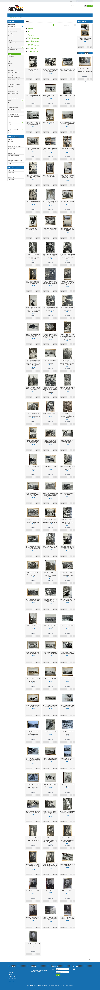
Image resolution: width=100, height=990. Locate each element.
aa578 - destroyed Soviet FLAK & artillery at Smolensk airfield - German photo (33, 494)
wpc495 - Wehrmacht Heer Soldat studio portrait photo (33, 944)
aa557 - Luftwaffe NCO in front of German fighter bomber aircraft (33, 626)
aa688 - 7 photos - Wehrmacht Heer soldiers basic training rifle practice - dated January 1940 (67, 150)
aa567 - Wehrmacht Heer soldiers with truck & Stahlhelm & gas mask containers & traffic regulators (50, 574)
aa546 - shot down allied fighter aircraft (67, 679)
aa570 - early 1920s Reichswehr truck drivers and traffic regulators (50, 546)
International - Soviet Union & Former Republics (15, 161)
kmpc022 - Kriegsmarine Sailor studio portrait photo (33, 891)
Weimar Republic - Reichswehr (14, 77)
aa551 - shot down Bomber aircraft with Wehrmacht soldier (67, 653)
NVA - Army (10, 139)
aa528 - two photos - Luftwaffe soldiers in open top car (67, 759)
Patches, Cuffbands (11, 51)
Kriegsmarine (10, 63)
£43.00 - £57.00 (11, 177)
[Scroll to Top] (90, 960)
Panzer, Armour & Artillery (13, 88)
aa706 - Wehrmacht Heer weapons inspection (33, 69)
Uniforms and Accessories (13, 111)
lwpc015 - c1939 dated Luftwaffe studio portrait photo (33, 918)
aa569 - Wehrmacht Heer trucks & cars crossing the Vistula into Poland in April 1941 (67, 547)
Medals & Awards (11, 45)
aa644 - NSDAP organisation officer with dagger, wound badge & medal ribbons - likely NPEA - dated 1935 (33, 256)
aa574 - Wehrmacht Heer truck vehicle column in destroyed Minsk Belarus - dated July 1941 (50, 521)
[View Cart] (91, 6)
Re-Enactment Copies (12, 105)
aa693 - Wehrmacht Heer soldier (50, 122)
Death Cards (10, 35)
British (9, 122)
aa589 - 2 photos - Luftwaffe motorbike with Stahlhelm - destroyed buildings (33, 441)
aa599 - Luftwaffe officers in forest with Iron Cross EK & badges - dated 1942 (67, 388)
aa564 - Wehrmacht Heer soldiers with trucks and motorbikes (33, 599)
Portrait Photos (11, 56)
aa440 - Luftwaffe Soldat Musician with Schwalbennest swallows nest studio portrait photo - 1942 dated (33, 866)
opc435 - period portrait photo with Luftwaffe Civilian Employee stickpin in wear (50, 918)
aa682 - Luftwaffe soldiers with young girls (33, 202)
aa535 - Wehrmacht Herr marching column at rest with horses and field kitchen (33, 733)
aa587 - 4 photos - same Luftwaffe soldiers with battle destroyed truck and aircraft (50, 441)
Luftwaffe (10, 65)
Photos (9, 54)
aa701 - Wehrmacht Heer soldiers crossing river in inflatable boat (67, 69)
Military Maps (10, 47)
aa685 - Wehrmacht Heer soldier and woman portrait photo (50, 175)
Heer (9, 61)
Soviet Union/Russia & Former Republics (13, 119)
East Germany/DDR (12, 24)
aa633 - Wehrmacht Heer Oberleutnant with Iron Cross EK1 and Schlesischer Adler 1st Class (50, 282)
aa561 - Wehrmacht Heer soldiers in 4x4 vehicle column (67, 599)
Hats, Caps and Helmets (12, 42)
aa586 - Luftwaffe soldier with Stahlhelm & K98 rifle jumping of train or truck (67, 441)
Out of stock (29, 291)
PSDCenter (71, 985)
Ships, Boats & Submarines (13, 93)
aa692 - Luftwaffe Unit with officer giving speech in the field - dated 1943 (67, 123)
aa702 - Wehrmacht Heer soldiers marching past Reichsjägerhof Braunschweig (50, 70)
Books (9, 28)
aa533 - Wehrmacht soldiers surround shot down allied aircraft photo (67, 733)
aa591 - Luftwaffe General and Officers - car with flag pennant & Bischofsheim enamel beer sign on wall (67, 415)
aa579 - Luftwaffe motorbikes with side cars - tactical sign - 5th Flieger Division (67, 468)
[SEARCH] (85, 6)
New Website (33, 969)
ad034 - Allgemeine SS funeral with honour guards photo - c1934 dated (86, 70)
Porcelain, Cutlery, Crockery (13, 98)
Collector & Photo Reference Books (13, 130)
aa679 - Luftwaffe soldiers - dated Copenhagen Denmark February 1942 (50, 203)
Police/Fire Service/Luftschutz (13, 72)
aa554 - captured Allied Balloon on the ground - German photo (67, 626)
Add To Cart (29, 79)
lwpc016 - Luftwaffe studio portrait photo (67, 891)
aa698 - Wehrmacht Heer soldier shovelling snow (50, 96)
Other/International (11, 127)
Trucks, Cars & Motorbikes (13, 91)
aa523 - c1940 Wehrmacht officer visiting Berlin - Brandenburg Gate (50, 785)
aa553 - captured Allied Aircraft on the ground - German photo (33, 653)
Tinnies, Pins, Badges (12, 109)
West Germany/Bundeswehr (13, 116)
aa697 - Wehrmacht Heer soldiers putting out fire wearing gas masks (67, 97)
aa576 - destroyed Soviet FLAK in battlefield (67, 493)
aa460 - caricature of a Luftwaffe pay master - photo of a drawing (67, 785)
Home (10, 17)
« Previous (51, 25)
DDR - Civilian (11, 141)
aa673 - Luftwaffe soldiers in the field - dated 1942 (33, 228)
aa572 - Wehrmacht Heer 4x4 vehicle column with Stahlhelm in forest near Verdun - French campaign (67, 521)
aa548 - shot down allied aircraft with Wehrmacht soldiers (33, 706)
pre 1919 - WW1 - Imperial (13, 114)
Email (53, 972)
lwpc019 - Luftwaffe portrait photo (50, 890)
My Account (16, 1)
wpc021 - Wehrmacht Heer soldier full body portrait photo (67, 918)
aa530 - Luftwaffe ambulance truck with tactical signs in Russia (50, 759)
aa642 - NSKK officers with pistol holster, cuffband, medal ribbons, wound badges (50, 256)
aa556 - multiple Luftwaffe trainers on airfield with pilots (50, 626)
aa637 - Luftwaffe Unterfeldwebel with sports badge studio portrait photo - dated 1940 (33, 282)
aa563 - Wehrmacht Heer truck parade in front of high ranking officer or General (50, 600)
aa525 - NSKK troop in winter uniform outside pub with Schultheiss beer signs (33, 786)
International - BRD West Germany (14, 146)
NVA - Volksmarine (11, 144)
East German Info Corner (12, 132)
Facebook (74, 969)
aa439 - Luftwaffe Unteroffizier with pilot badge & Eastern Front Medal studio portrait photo (50, 865)
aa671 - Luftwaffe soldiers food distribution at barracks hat (50, 228)
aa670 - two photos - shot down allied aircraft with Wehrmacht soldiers (67, 229)
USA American (11, 124)
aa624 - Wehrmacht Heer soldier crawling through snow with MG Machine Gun (33, 335)
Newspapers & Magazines (13, 49)
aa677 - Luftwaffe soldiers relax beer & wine (67, 202)
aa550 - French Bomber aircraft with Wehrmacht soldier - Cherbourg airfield (33, 680)
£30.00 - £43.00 (11, 175)
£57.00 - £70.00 (11, 179)
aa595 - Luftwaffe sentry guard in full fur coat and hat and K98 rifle (50, 414)
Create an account (25, 1)
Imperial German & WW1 (12, 157)
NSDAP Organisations (12, 75)
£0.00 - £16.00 (11, 170)
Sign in (20, 1)
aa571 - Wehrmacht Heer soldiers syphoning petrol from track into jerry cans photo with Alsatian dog (33, 547)
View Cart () (88, 1)
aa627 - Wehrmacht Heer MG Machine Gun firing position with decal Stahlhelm (67, 309)
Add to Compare (39, 79)
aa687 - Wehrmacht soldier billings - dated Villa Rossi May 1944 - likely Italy (33, 176)
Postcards (10, 100)
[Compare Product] (88, 6)
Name (53, 969)
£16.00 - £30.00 (11, 172)
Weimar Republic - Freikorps (13, 79)
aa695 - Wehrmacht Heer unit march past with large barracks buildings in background (33, 123)
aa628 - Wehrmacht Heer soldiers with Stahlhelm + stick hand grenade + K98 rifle (50, 309)
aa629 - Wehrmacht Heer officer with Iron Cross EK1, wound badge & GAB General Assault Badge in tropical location (33, 309)
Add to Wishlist (37, 79)
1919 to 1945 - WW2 (15, 17)
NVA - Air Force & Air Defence (13, 155)
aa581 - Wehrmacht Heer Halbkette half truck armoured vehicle (33, 468)
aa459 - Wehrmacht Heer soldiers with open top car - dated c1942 (33, 812)
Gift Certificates (10, 1)
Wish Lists (80, 1)
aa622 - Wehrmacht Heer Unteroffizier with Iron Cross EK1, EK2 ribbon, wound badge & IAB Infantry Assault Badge (50, 336)
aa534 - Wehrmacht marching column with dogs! (50, 732)
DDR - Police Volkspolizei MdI (13, 151)
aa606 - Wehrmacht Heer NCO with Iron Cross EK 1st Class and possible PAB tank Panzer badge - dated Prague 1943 (67, 362)
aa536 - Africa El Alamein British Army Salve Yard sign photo (67, 706)
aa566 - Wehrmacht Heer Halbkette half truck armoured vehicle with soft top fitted (67, 574)
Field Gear (10, 40)
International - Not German (13, 95)
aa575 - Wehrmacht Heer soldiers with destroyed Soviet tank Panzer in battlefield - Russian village (33, 521)
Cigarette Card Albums (12, 31)
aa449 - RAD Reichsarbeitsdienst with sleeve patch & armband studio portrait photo (67, 812)
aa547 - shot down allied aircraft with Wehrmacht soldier (50, 706)
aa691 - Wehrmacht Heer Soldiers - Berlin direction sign (33, 149)
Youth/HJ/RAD (11, 70)
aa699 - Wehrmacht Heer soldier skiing (33, 96)
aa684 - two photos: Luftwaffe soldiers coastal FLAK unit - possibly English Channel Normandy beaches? (67, 177)
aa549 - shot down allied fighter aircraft (50, 679)
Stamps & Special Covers (13, 107)
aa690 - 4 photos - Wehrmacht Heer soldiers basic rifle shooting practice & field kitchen (50, 150)
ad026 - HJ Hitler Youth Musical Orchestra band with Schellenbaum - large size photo (86, 38)
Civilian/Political (11, 58)
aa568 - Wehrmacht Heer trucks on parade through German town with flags (33, 574)
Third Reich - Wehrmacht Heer (13, 148)
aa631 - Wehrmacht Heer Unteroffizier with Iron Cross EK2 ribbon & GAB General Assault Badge (68, 283)
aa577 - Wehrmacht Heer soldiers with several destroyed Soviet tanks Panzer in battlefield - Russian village (50, 495)
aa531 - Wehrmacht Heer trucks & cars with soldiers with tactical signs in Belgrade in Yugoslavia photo (33, 760)
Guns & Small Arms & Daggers (14, 84)
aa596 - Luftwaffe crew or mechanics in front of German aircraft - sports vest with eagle (33, 415)
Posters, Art (10, 102)
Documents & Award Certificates (14, 38)
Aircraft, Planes (11, 82)
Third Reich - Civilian (12, 153)
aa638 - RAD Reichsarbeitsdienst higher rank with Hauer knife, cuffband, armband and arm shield (67, 256)
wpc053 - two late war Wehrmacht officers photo (67, 865)
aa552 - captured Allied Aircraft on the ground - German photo (50, 653)
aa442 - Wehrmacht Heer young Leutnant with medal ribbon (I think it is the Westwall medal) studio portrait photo (67, 839)
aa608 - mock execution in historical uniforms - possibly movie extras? (50, 362)
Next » (56, 25)
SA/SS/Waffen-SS (11, 68)
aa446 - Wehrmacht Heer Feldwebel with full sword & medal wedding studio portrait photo (33, 839)
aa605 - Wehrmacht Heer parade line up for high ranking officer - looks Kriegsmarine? (33, 388)
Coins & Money (11, 33)
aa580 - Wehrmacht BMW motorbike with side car (50, 467)
